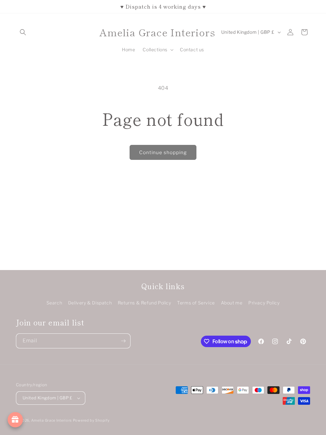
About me (232, 302)
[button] (23, 32)
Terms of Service (196, 302)
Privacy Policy (264, 302)
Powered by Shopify (91, 420)
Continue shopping (163, 152)
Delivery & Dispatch (90, 302)
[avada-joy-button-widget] (15, 419)
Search (54, 302)
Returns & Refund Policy (144, 302)
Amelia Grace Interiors (52, 420)
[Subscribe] (123, 340)
